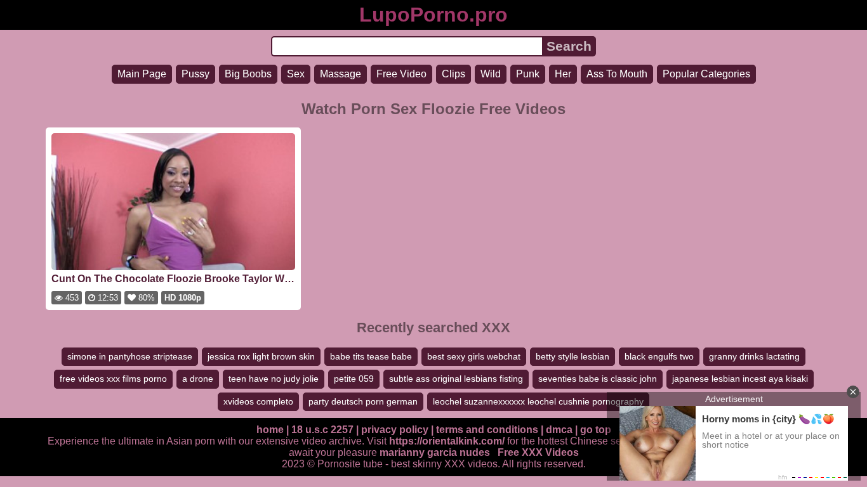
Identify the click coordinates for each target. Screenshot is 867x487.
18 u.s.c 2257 (322, 429)
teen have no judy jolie (273, 378)
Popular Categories (706, 73)
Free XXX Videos (538, 452)
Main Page (141, 73)
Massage (340, 73)
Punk (527, 73)
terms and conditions (487, 429)
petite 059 (354, 378)
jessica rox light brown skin (261, 356)
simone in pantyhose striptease (129, 356)
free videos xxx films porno (113, 378)
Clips (453, 73)
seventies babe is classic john (597, 378)
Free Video (401, 73)
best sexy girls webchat (473, 356)
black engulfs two (659, 356)
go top (595, 429)
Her (563, 73)
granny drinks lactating (754, 356)
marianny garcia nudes (435, 452)
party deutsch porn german (363, 401)
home (270, 429)
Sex (296, 73)
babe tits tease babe (371, 356)
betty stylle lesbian (572, 356)
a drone (197, 378)
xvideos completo (258, 401)
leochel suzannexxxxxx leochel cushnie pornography (538, 401)
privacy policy (394, 429)
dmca (559, 429)
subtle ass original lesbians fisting (456, 378)
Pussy (195, 73)
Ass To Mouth (616, 73)
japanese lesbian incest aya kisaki (740, 378)
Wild (490, 73)
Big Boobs (248, 73)
